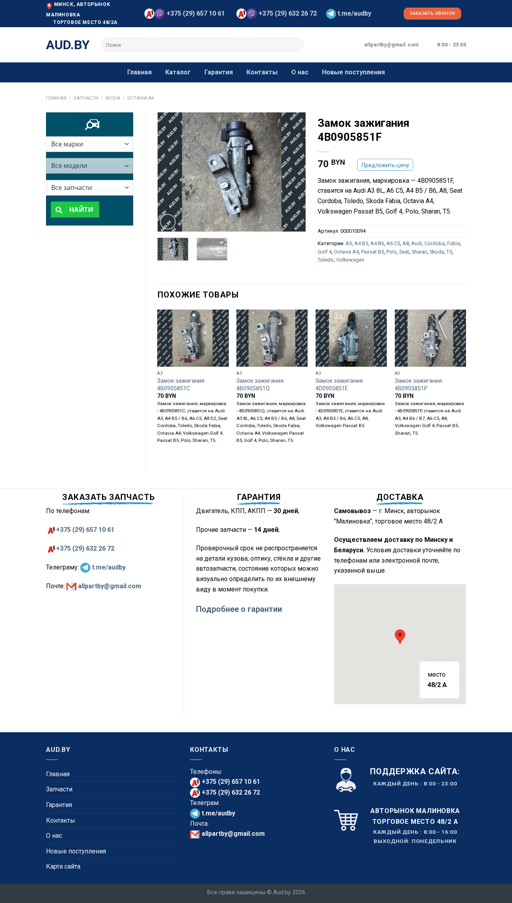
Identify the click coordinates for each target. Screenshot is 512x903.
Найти (80, 209)
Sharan (419, 252)
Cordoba (434, 243)
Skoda (112, 98)
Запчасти (86, 98)
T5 (449, 252)
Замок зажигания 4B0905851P (418, 385)
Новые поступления (353, 72)
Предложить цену (385, 165)
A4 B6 (377, 243)
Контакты (262, 72)
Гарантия (218, 72)
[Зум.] (168, 222)
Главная (139, 72)
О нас (299, 72)
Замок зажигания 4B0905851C (180, 385)
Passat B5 (372, 252)
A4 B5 (361, 243)
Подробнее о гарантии (239, 609)
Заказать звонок (432, 13)
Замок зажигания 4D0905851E (339, 385)
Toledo (326, 260)
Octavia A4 (140, 98)
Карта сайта (63, 866)
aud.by (68, 44)
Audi (416, 243)
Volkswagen (350, 260)
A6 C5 (393, 243)
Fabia (453, 243)
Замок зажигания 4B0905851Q (260, 385)
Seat (404, 252)
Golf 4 (325, 252)
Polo (391, 252)
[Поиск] (295, 45)
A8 (405, 243)
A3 (349, 243)
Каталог (178, 72)
